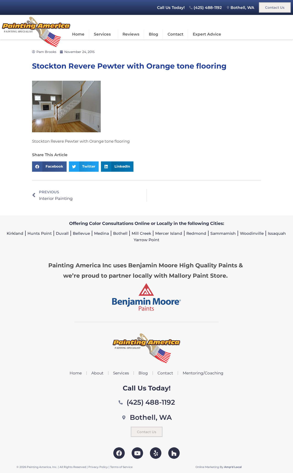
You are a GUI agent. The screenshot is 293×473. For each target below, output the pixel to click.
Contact (175, 34)
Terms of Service (121, 467)
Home (78, 34)
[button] (49, 166)
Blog (153, 34)
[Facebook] (119, 453)
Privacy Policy (98, 467)
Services (102, 34)
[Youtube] (137, 453)
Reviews (130, 34)
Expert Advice (207, 34)
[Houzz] (174, 453)
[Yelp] (155, 453)
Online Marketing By (218, 467)
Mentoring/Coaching (203, 373)
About (97, 373)
